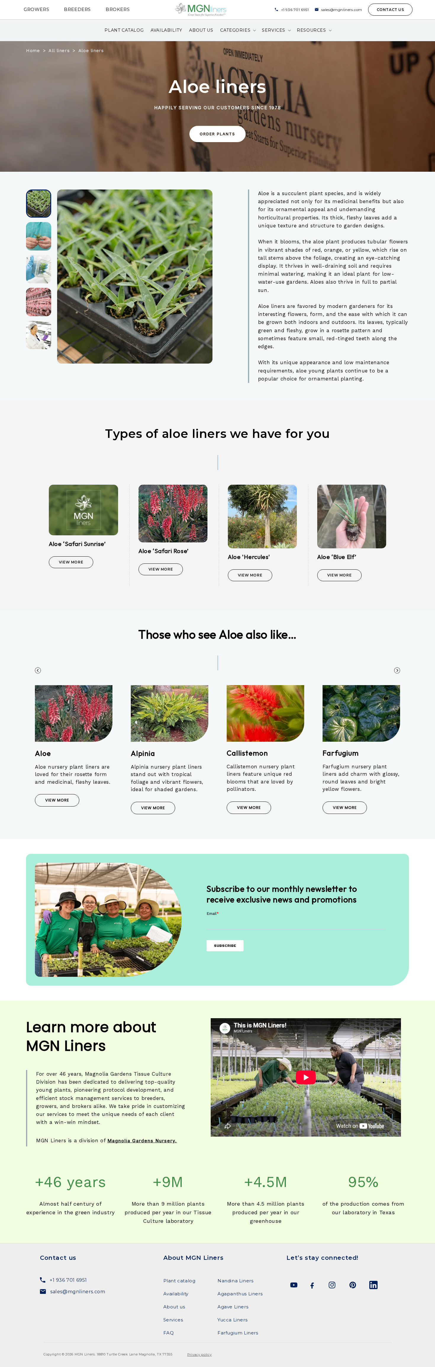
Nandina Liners (235, 1281)
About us (174, 1307)
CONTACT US (390, 9)
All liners (59, 50)
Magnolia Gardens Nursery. (142, 1140)
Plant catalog (179, 1281)
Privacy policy (199, 1354)
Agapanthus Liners (240, 1294)
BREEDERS (77, 9)
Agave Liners (233, 1307)
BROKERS (118, 9)
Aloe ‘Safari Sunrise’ (77, 543)
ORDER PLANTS (217, 133)
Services (173, 1320)
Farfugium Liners (238, 1333)
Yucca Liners (232, 1320)
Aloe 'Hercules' (249, 556)
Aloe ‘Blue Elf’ (337, 556)
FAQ (168, 1333)
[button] (237, 30)
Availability (175, 1294)
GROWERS (36, 9)
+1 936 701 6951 (295, 9)
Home (33, 50)
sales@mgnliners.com (341, 9)
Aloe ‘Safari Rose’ (163, 551)
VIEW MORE (57, 800)
